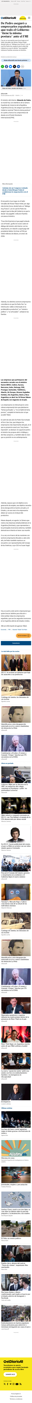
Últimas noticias (6, 1108)
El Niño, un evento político (11, 1238)
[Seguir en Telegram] (10, 1384)
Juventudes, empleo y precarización (14, 1184)
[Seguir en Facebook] (7, 1384)
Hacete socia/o (23, 18)
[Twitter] (14, 66)
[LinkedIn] (18, 66)
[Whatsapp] (2, 66)
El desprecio (5, 1102)
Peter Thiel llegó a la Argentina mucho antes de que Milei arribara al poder (15, 1045)
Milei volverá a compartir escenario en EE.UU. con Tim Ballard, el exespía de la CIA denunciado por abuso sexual (15, 817)
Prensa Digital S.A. (16, 1393)
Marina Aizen (4, 1240)
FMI (9, 629)
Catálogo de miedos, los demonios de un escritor (15, 698)
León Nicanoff (5, 1329)
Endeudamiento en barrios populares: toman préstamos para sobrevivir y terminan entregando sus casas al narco (15, 1325)
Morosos (18, 1)
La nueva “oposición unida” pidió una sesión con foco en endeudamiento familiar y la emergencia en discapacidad (15, 1074)
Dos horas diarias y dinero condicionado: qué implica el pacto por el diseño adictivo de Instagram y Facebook (15, 1295)
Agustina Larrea (5, 701)
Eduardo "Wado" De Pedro (20, 629)
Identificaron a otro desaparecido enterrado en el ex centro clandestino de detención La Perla (15, 726)
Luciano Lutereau (6, 1104)
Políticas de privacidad (16, 1396)
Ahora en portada (7, 763)
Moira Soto (4, 1269)
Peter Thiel (23, 1)
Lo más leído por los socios (10, 651)
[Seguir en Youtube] (17, 1384)
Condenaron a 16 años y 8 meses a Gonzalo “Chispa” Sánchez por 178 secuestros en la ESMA (13, 755)
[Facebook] (6, 66)
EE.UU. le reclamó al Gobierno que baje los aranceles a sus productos (15, 673)
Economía (3, 629)
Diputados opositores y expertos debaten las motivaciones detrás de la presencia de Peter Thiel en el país (15, 1017)
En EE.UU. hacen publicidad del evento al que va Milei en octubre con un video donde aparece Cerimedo (15, 846)
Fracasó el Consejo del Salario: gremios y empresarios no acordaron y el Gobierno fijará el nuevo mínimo (15, 875)
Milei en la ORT (13, 1)
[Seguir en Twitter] (5, 1384)
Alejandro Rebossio (6, 908)
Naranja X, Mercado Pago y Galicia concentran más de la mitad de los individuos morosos (14, 904)
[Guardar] (22, 66)
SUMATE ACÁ (10, 1374)
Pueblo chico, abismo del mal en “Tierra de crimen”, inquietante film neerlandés (14, 1265)
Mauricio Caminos (6, 821)
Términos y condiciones (16, 1399)
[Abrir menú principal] (29, 18)
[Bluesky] (10, 66)
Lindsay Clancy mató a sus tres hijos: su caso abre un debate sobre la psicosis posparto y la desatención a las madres (15, 1211)
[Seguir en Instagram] (13, 1384)
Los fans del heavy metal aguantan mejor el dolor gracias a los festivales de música (15, 1131)
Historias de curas (7, 1158)
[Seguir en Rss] (21, 1384)
